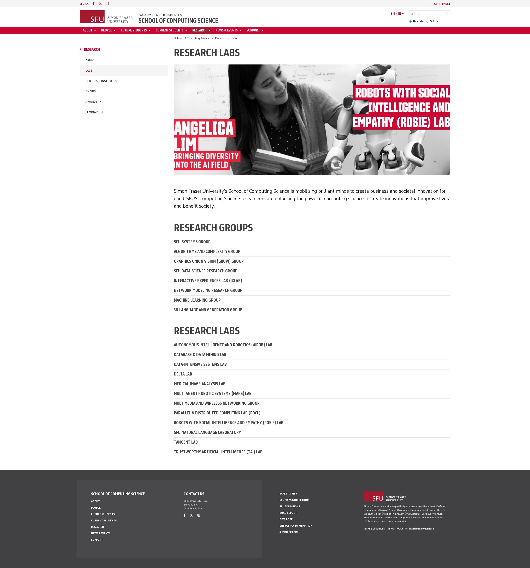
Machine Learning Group (197, 300)
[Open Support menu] (262, 30)
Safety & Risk (288, 493)
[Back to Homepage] (107, 17)
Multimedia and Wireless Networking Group (217, 403)
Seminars (92, 112)
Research (199, 30)
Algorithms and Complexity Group (207, 251)
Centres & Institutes (101, 81)
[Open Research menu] (209, 30)
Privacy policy (395, 528)
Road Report (288, 513)
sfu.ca (84, 4)
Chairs (91, 91)
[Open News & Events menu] (240, 30)
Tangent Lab (186, 442)
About (87, 30)
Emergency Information (295, 525)
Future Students (134, 30)
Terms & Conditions (374, 528)
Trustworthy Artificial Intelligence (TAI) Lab (218, 451)
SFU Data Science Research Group (205, 270)
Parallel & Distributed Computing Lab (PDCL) (217, 412)
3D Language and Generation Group (208, 309)
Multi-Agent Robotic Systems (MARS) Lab (213, 393)
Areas (90, 60)
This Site (418, 21)
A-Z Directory (289, 532)
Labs (89, 70)
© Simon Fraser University (419, 528)
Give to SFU (286, 519)
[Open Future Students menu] (150, 30)
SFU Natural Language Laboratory (207, 432)
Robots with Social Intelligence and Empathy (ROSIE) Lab (228, 422)
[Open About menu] (95, 30)
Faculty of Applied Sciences (160, 15)
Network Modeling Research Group (208, 290)
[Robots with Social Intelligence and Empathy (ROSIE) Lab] (312, 119)
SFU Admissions (289, 506)
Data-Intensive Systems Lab (200, 364)
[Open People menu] (115, 30)
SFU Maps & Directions (294, 500)
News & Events (227, 30)
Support (253, 30)
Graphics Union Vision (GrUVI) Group (209, 261)
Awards (91, 101)
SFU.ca (434, 21)
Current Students (169, 30)
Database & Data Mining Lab (200, 354)
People (106, 30)
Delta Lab (183, 374)
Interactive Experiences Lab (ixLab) (208, 280)
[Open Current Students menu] (186, 30)
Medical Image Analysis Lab (199, 383)
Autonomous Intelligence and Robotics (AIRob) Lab (223, 344)
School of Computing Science (178, 21)
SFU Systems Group (192, 241)
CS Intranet (442, 4)
